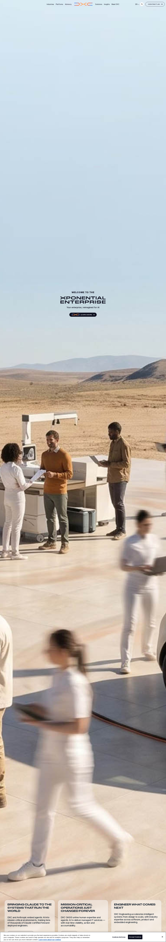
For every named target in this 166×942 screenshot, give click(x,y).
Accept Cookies (135, 937)
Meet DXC (115, 4)
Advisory (68, 4)
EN (136, 4)
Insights (107, 4)
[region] (83, 937)
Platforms (59, 4)
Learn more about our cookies (50, 940)
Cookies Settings (118, 937)
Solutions (98, 4)
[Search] (142, 4)
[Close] (162, 936)
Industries (50, 4)
